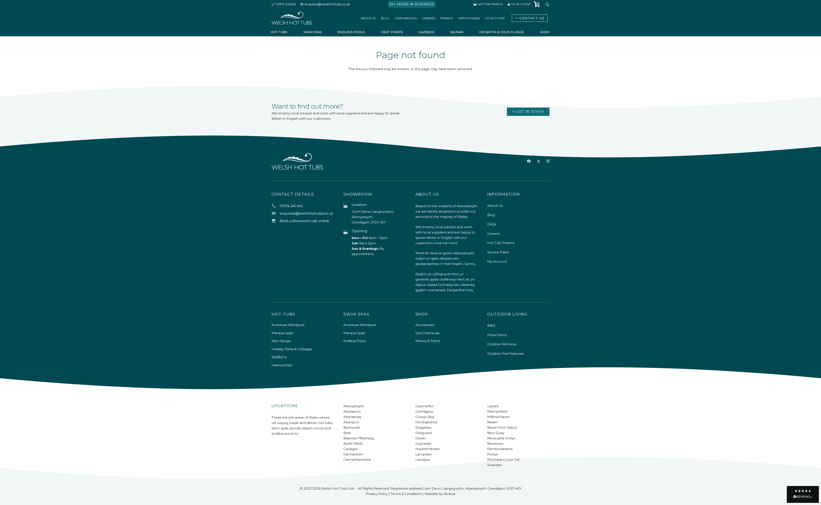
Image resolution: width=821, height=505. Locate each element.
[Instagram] (547, 161)
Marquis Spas (282, 333)
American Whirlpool (288, 325)
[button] (803, 494)
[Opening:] (347, 232)
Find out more (446, 243)
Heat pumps (282, 365)
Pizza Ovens (497, 335)
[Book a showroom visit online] (276, 221)
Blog (491, 215)
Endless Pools (354, 341)
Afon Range (281, 341)
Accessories (424, 325)
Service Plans (498, 252)
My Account (497, 261)
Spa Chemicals (427, 333)
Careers (493, 234)
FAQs (491, 224)
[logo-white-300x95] (292, 18)
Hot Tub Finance (501, 243)
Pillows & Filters (427, 341)
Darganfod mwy (460, 290)
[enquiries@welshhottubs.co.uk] (276, 213)
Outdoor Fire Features (505, 353)
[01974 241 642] (276, 206)
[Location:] (347, 206)
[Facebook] (528, 161)
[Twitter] (538, 161)
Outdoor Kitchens (501, 344)
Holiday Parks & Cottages (292, 349)
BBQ (491, 325)
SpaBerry (279, 357)
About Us (495, 206)
